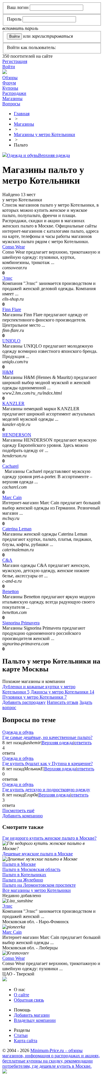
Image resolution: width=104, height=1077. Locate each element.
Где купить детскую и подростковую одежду (46, 789)
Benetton (10, 591)
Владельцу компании (35, 1020)
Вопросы (11, 103)
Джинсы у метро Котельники (62, 691)
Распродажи (14, 93)
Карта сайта (25, 1040)
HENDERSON (16, 434)
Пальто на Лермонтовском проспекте (39, 885)
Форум (9, 82)
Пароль (14, 19)
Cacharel (10, 466)
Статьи (21, 1035)
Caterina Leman (16, 528)
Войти (8, 66)
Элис (7, 278)
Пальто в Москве (19, 864)
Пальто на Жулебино (22, 879)
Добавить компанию (22, 815)
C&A (7, 560)
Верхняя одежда (54, 155)
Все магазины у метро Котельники (36, 890)
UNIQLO (11, 340)
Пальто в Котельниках (24, 874)
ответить (83, 742)
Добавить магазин (32, 1015)
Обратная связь (29, 1000)
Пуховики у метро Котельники (34, 697)
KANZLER (13, 403)
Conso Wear (13, 246)
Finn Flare (11, 309)
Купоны (10, 88)
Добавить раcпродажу (24, 702)
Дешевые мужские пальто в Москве (37, 853)
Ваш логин (18, 7)
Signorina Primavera (21, 622)
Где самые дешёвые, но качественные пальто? (47, 737)
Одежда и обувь (22, 155)
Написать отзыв (62, 702)
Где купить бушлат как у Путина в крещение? (47, 763)
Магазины (12, 98)
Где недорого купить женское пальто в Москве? (49, 838)
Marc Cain (12, 497)
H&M (7, 372)
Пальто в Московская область (31, 869)
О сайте (21, 994)
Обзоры (10, 77)
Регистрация (14, 61)
